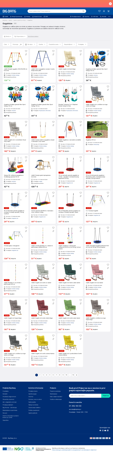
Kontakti (5, 394)
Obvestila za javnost (8, 399)
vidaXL (40, 181)
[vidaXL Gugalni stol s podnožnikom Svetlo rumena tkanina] (70, 350)
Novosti (5, 413)
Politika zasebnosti (33, 410)
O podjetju (6, 391)
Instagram (102, 430)
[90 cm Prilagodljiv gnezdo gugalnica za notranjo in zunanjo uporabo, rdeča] (70, 207)
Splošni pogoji (32, 394)
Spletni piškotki (32, 413)
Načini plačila (32, 402)
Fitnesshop (96, 144)
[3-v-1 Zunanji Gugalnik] (97, 207)
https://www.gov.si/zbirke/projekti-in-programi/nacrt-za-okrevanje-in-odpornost (74, 450)
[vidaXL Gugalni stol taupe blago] (15, 315)
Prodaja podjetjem (8, 405)
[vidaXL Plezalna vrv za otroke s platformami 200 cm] (15, 279)
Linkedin (107, 430)
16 (73, 375)
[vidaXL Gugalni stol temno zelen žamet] (70, 279)
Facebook (100, 430)
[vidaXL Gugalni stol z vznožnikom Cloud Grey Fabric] (15, 136)
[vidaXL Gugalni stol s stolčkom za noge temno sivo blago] (15, 350)
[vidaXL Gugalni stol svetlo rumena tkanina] (43, 350)
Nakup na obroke (33, 405)
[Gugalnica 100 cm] (97, 136)
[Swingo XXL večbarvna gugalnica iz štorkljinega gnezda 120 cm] (15, 172)
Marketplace (53, 394)
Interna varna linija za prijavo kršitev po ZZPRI (11, 416)
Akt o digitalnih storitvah (9, 402)
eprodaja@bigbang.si (75, 409)
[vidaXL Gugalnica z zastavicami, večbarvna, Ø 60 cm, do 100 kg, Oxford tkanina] (70, 243)
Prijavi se (106, 395)
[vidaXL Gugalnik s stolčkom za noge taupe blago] (97, 315)
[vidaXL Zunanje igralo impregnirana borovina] (43, 172)
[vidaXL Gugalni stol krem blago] (70, 65)
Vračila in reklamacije (56, 399)
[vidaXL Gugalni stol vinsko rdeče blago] (43, 315)
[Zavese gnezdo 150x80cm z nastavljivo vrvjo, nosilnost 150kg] (43, 207)
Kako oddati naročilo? (56, 396)
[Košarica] (108, 11)
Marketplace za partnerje (10, 410)
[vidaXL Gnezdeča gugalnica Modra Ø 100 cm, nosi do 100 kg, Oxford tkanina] (97, 243)
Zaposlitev (6, 420)
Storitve (30, 396)
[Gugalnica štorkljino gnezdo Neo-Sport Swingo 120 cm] (15, 101)
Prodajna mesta (32, 391)
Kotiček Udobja (15, 75)
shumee (96, 75)
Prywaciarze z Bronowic (45, 110)
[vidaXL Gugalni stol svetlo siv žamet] (43, 279)
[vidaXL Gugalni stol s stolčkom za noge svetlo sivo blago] (97, 101)
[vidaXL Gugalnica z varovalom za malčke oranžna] (70, 136)
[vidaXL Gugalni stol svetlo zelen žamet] (70, 315)
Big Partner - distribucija (10, 407)
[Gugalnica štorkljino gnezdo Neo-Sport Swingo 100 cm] (97, 65)
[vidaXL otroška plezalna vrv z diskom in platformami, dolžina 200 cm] (43, 243)
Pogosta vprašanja (55, 391)
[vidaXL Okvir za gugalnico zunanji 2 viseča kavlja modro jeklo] (43, 65)
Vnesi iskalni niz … (40, 11)
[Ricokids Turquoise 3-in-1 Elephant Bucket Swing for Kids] (70, 101)
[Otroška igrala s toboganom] (15, 243)
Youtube (105, 430)
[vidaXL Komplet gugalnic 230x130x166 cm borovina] (15, 65)
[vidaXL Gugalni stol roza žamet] (97, 279)
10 (66, 375)
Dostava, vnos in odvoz (35, 399)
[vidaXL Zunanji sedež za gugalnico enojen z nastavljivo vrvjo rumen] (43, 136)
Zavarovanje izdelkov (34, 407)
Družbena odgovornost (9, 396)
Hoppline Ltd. (69, 183)
